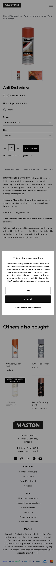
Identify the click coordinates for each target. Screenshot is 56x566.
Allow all (28, 299)
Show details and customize (28, 307)
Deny (28, 290)
